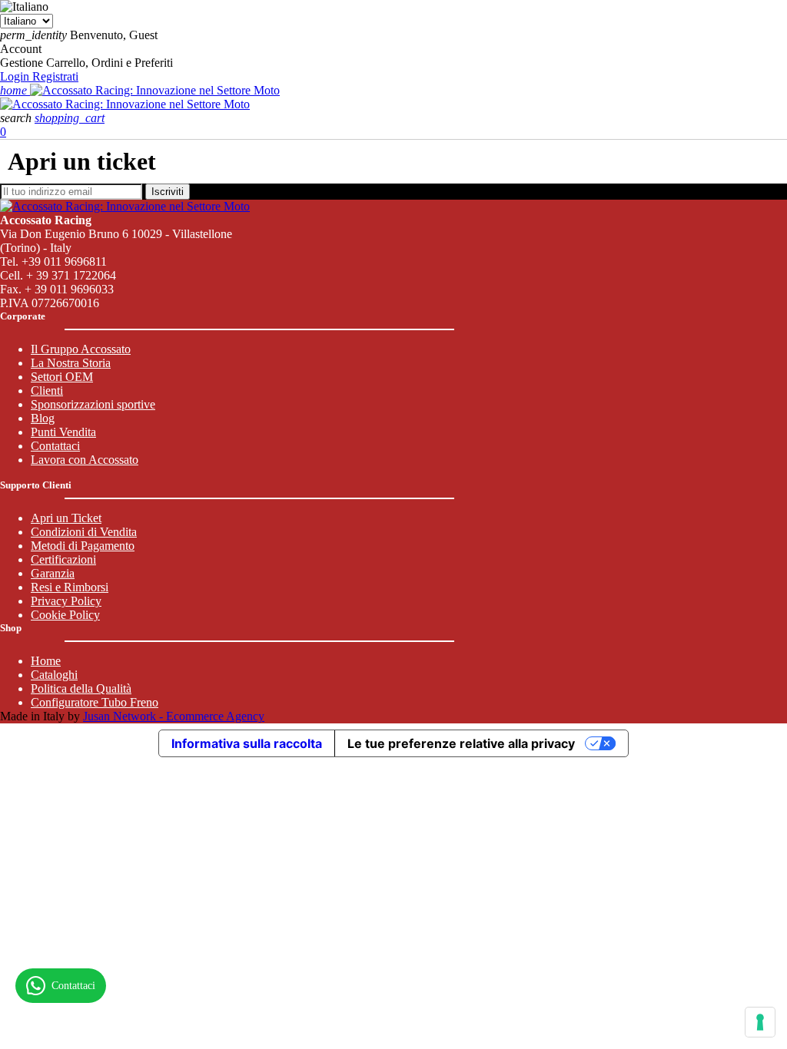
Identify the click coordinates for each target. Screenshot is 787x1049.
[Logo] (155, 90)
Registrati (55, 76)
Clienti (47, 390)
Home (46, 660)
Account (21, 48)
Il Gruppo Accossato (81, 349)
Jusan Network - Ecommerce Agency (173, 716)
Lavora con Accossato (84, 459)
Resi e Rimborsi (69, 587)
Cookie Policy (65, 614)
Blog (43, 418)
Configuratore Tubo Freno (94, 702)
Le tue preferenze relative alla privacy (461, 743)
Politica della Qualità (81, 688)
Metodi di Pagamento (82, 545)
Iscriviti (167, 191)
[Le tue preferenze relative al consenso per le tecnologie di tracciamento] (760, 1022)
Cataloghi (54, 674)
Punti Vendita (63, 431)
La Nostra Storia (71, 362)
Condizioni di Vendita (84, 531)
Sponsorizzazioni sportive (93, 404)
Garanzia (53, 573)
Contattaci (55, 445)
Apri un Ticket (66, 517)
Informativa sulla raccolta (246, 743)
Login (16, 76)
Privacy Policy (66, 600)
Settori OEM (62, 376)
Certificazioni (63, 559)
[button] (17, 117)
